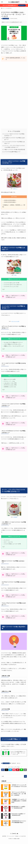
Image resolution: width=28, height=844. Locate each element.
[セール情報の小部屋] (14, 2)
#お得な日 (14, 763)
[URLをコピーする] (25, 770)
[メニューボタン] (2, 2)
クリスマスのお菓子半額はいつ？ (12, 151)
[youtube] (14, 833)
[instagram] (12, 833)
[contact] (17, 833)
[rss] (15, 833)
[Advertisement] (14, 78)
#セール (18, 763)
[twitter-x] (10, 833)
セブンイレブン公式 (15, 321)
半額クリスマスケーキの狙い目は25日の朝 (14, 149)
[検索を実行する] (25, 776)
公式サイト (15, 188)
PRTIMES (15, 517)
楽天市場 (4, 836)
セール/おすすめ (6, 18)
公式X (15, 275)
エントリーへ (22, 5)
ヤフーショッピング (10, 836)
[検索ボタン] (26, 2)
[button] (3, 770)
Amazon (17, 836)
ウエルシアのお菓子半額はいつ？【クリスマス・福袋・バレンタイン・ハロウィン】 (17, 753)
